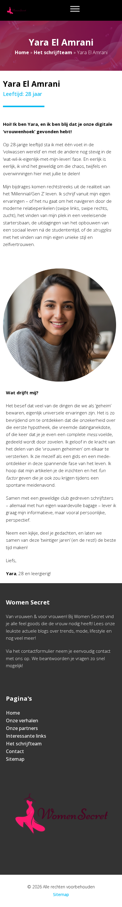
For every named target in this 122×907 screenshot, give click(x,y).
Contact (15, 751)
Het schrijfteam (53, 52)
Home (22, 52)
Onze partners (22, 728)
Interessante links (26, 736)
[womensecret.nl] (16, 10)
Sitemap (15, 759)
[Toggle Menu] (75, 9)
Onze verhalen (22, 720)
